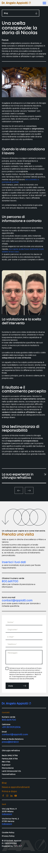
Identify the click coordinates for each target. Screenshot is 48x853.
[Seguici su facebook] (3, 796)
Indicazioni (7, 814)
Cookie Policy (8, 832)
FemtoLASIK (7, 348)
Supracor (6, 764)
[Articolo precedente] (19, 490)
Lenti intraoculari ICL (11, 771)
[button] (44, 3)
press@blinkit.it (10, 741)
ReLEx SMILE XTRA (10, 755)
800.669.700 (10, 581)
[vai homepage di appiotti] (16, 3)
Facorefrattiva (8, 774)
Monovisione (8, 768)
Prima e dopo (9, 791)
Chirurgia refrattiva (11, 750)
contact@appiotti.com (17, 600)
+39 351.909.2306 (11, 727)
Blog (4, 782)
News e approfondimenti (16, 786)
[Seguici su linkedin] (11, 796)
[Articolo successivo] (29, 490)
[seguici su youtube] (15, 796)
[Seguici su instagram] (7, 796)
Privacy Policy (8, 836)
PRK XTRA (6, 761)
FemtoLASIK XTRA (10, 758)
